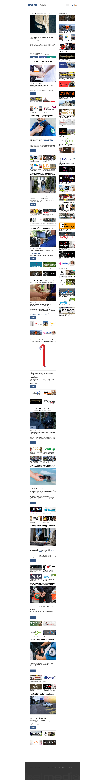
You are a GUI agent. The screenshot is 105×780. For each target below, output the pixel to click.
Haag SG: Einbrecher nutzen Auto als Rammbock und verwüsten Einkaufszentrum (42, 694)
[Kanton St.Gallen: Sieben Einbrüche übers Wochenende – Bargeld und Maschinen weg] (43, 127)
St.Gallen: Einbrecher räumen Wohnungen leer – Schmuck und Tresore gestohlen (43, 526)
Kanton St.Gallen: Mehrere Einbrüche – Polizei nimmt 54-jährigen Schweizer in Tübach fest (42, 281)
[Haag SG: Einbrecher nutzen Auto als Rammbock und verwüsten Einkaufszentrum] (43, 705)
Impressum (31, 764)
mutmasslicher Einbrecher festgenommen (38, 314)
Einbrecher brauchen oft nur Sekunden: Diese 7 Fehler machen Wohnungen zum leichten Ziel (43, 340)
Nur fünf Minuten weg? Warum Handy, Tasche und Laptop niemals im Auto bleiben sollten (42, 466)
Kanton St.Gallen (44, 307)
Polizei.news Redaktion (38, 83)
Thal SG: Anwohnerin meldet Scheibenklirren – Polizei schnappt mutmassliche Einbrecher (43, 584)
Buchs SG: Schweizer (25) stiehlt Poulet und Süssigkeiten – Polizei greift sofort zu (42, 62)
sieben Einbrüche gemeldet (48, 140)
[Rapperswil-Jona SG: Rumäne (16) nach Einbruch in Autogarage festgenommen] (43, 420)
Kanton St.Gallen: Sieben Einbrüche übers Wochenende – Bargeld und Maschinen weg (42, 116)
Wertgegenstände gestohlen (36, 253)
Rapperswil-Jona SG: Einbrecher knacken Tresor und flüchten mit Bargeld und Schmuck (42, 174)
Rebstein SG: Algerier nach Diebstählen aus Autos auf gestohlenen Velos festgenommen (42, 227)
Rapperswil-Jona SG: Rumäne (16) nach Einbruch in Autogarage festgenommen (41, 409)
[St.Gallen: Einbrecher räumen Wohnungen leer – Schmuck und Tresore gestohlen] (43, 537)
